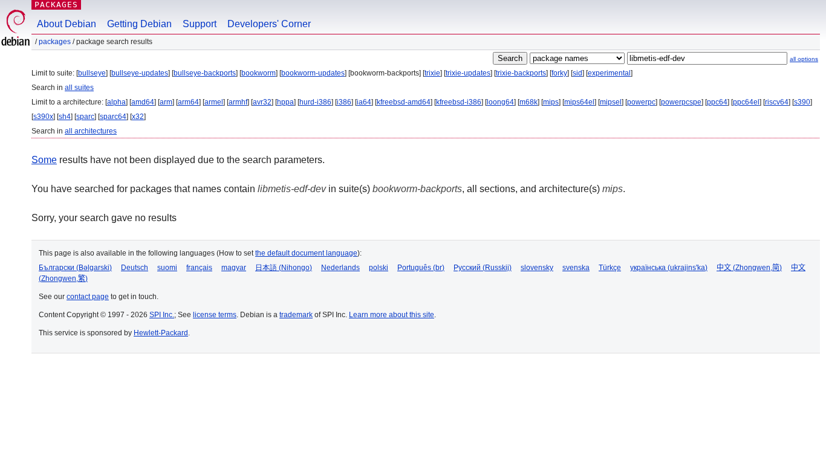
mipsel (611, 102)
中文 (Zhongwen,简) (749, 267)
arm (166, 102)
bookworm (258, 73)
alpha (116, 102)
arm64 (188, 102)
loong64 (500, 102)
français (199, 267)
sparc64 (113, 116)
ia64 (364, 102)
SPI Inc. (161, 315)
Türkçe (610, 267)
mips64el (579, 102)
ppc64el (746, 102)
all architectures (91, 131)
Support (199, 24)
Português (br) (420, 267)
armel (213, 102)
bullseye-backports (205, 73)
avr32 (262, 102)
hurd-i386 (315, 102)
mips (551, 102)
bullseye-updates (139, 73)
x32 (138, 116)
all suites (79, 87)
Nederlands (340, 267)
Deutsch (134, 267)
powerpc (641, 102)
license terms (214, 315)
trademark (296, 315)
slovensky (537, 267)
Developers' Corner (269, 24)
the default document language (306, 253)
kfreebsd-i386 (458, 102)
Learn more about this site (391, 315)
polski (378, 267)
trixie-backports (521, 73)
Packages (56, 4)
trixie (432, 73)
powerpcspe (681, 102)
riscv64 (777, 102)
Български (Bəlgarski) (75, 267)
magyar (233, 267)
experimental (609, 73)
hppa (285, 102)
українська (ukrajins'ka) (668, 267)
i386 (344, 102)
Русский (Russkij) (483, 267)
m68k (528, 102)
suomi (167, 267)
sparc (85, 116)
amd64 (142, 102)
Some (44, 160)
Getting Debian (139, 24)
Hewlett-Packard (161, 333)
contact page (88, 296)
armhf (238, 102)
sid (577, 73)
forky (559, 73)
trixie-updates (468, 73)
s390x (43, 116)
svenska (576, 267)
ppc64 (717, 102)
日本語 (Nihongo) (283, 267)
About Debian (66, 24)
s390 (802, 102)
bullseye (92, 73)
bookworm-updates (313, 73)
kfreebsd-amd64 (404, 102)
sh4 (65, 116)
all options (804, 59)
